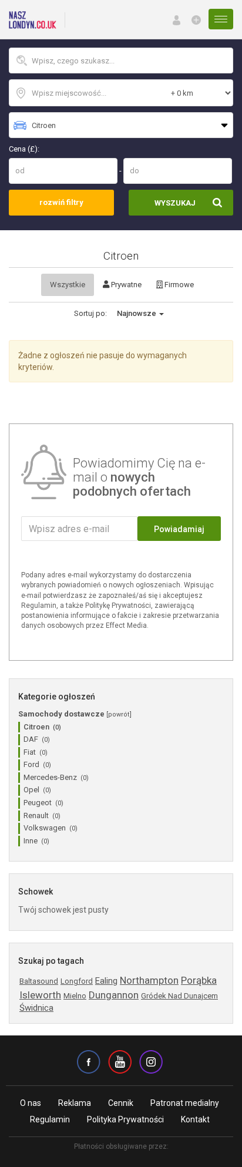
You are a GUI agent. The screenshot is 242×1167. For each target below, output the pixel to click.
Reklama (74, 1103)
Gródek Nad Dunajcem (179, 995)
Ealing (106, 981)
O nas (30, 1103)
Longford (76, 981)
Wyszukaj (175, 203)
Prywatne (125, 284)
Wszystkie (67, 284)
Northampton (149, 980)
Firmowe (178, 284)
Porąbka (199, 980)
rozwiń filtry (61, 202)
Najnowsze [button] (137, 313)
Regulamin (50, 1119)
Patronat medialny (184, 1103)
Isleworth (40, 995)
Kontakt (195, 1119)
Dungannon (114, 995)
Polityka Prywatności (125, 1119)
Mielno (74, 995)
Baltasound (38, 981)
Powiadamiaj (179, 529)
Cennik (120, 1103)
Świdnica (36, 1008)
